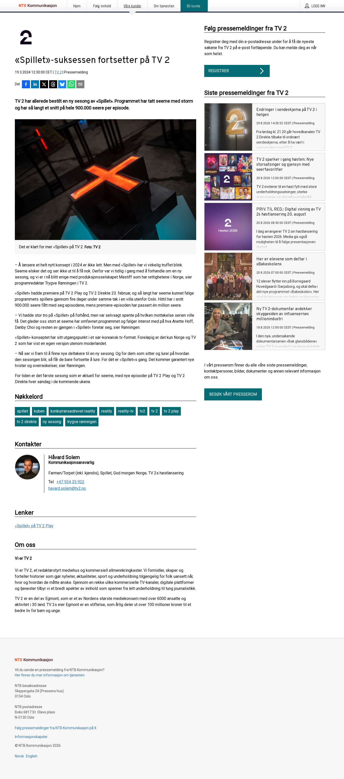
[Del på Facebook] (26, 84)
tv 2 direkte (27, 421)
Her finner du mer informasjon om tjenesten (50, 675)
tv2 (142, 411)
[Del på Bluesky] (62, 84)
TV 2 (58, 72)
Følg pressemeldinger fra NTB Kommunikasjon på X (55, 728)
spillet (22, 411)
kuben (39, 411)
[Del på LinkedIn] (35, 84)
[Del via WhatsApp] (71, 84)
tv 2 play (171, 411)
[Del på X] (44, 84)
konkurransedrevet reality (73, 411)
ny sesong (52, 421)
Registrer (218, 70)
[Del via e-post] (80, 84)
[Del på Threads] (53, 84)
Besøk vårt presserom (233, 394)
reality (106, 411)
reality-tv (126, 411)
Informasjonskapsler (31, 737)
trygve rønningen (81, 421)
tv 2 (154, 411)
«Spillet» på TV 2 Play (34, 525)
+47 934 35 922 (70, 482)
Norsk (19, 756)
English (31, 756)
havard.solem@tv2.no (67, 488)
